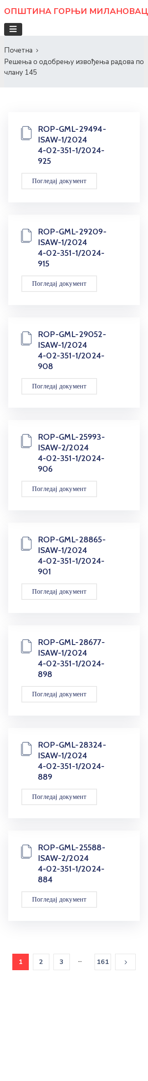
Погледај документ (59, 181)
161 (103, 961)
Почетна (18, 50)
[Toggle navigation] (13, 29)
